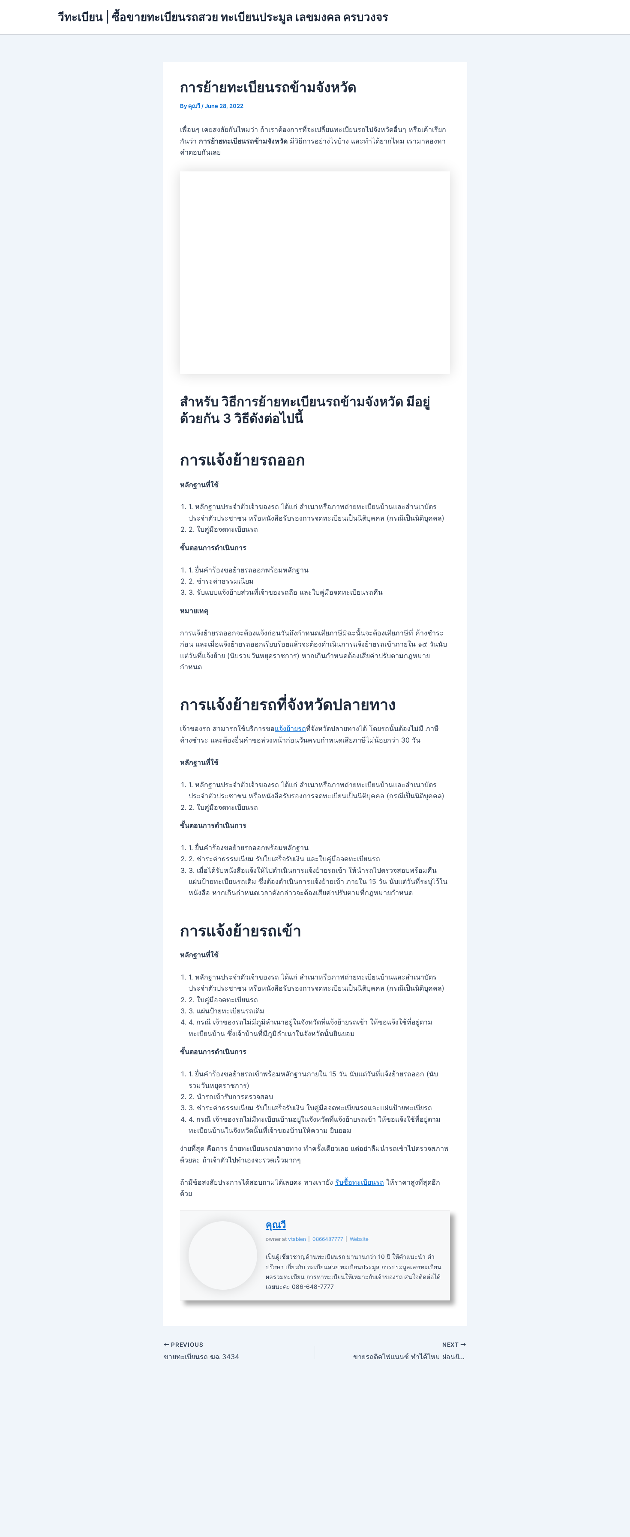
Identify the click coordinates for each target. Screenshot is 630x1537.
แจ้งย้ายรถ (290, 728)
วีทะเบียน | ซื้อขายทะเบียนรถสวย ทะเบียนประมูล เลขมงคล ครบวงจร (223, 17)
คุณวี (276, 1224)
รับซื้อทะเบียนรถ (359, 1182)
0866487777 (327, 1239)
